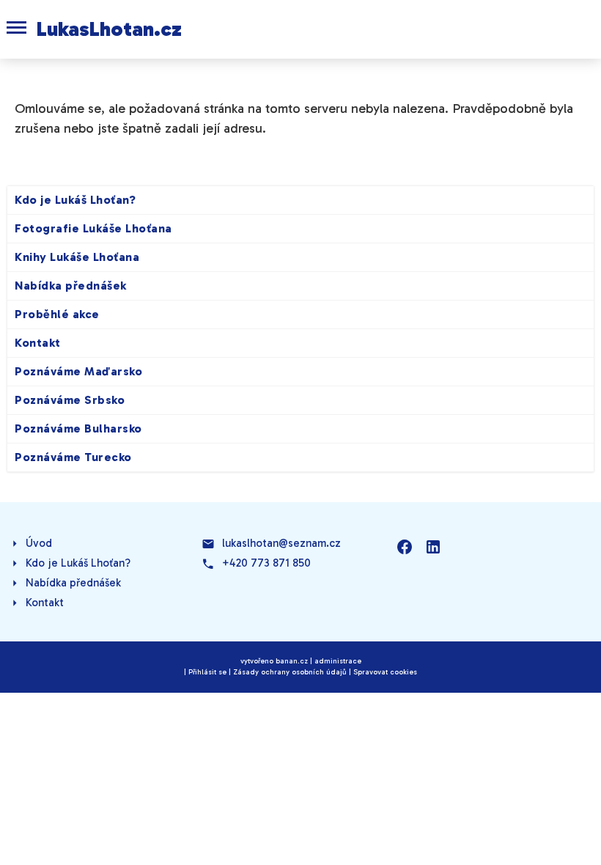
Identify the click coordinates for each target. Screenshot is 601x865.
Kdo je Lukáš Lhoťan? (75, 200)
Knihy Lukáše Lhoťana (77, 257)
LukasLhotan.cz (109, 29)
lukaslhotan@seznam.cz (281, 543)
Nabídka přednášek (71, 285)
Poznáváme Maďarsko (78, 371)
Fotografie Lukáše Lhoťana (93, 228)
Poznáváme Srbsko (70, 400)
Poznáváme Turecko (73, 457)
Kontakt (38, 343)
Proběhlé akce (57, 314)
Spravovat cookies (385, 672)
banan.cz (292, 661)
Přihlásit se (207, 672)
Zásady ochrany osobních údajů (290, 672)
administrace (337, 661)
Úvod (39, 543)
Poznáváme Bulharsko (78, 428)
